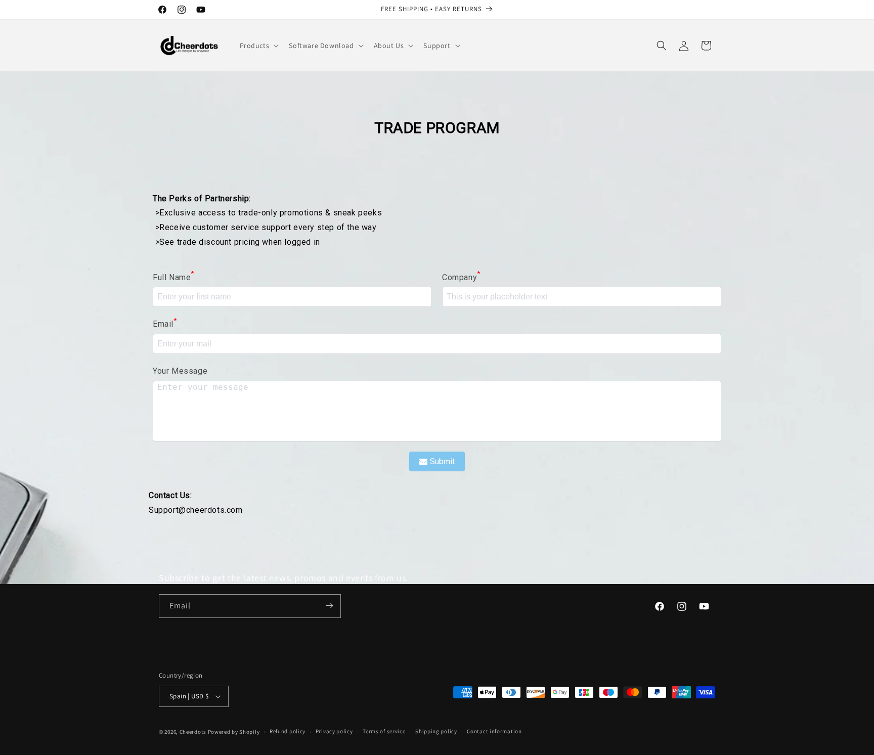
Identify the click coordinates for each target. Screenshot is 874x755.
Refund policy (287, 731)
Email (165, 323)
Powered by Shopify (234, 731)
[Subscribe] (329, 605)
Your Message (180, 371)
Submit (442, 461)
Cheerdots (193, 731)
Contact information (494, 731)
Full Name (173, 276)
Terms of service (384, 731)
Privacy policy (334, 731)
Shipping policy (436, 731)
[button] (258, 45)
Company (461, 276)
